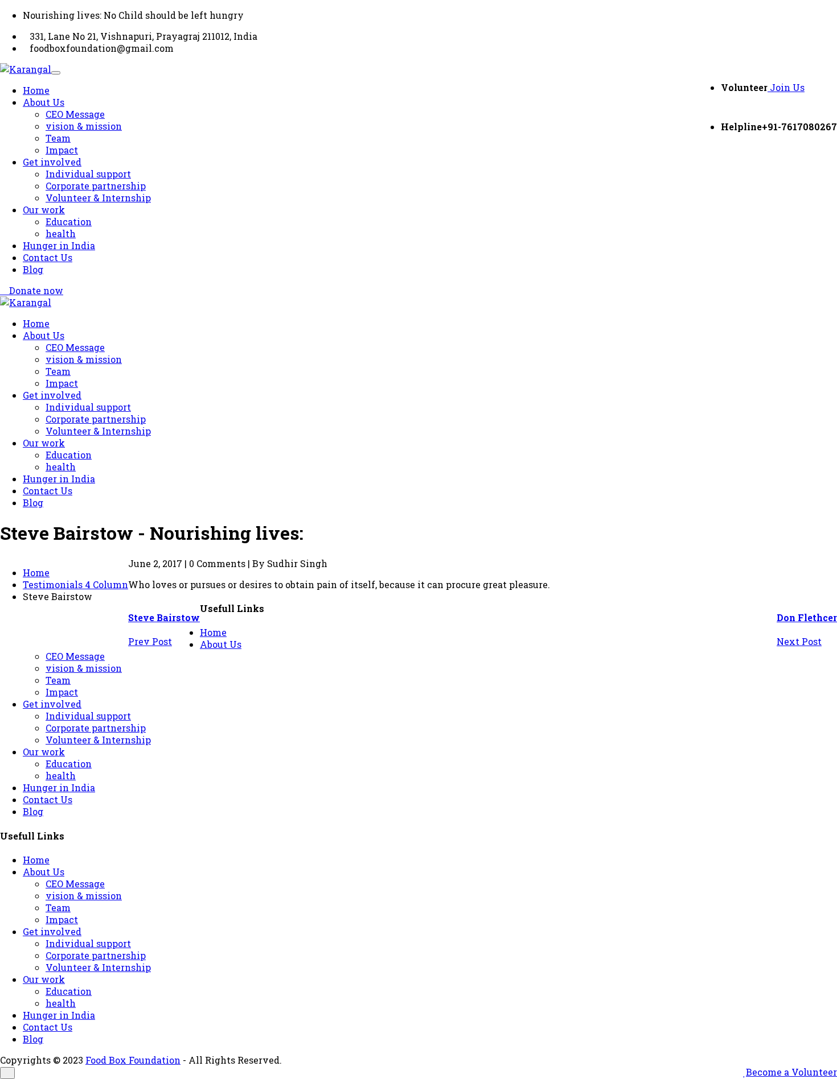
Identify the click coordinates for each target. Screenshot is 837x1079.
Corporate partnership (96, 186)
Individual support (88, 174)
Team (58, 138)
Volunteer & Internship (98, 198)
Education (69, 222)
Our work (44, 210)
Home (36, 90)
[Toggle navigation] (55, 73)
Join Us (786, 87)
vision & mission (84, 126)
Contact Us (47, 257)
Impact (62, 150)
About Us (43, 102)
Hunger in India (59, 245)
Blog (33, 269)
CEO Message (75, 114)
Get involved (52, 162)
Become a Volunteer (791, 1072)
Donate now (35, 290)
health (61, 233)
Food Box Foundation (132, 1060)
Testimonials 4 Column (75, 584)
